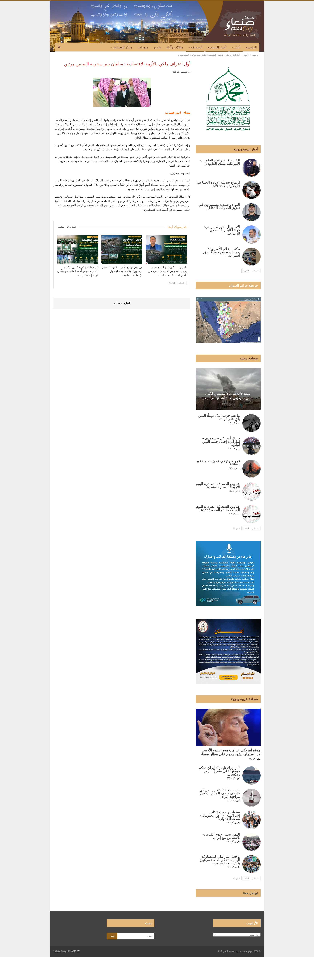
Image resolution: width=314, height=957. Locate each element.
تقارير (157, 47)
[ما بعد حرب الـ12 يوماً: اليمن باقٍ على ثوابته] (251, 423)
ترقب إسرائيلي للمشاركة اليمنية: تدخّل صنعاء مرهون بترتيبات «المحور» (220, 860)
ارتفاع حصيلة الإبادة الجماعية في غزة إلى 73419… (218, 184)
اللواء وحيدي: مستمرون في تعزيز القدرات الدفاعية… (219, 206)
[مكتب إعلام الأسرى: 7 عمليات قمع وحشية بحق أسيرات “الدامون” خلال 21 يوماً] (251, 257)
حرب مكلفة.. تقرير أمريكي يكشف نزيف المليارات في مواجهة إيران (220, 793)
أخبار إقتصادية (217, 47)
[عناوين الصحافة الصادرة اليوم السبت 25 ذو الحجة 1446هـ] (251, 514)
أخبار (237, 47)
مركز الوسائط (122, 47)
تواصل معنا (250, 893)
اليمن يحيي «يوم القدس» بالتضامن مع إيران (221, 836)
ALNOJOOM (74, 951)
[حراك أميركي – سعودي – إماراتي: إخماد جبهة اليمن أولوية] (251, 446)
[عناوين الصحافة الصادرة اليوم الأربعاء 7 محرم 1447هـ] (251, 491)
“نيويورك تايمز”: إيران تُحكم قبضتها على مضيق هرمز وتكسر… (219, 771)
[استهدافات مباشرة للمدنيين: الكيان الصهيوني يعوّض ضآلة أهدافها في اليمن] (228, 389)
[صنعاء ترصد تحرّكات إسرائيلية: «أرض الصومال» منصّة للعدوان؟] (251, 820)
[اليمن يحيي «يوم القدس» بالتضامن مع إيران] (251, 842)
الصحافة (196, 47)
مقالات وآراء (174, 47)
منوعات (143, 47)
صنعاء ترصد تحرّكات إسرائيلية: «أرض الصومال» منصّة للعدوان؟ (220, 816)
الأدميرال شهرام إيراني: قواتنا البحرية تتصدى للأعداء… (222, 230)
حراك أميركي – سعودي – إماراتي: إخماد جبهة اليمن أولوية (221, 442)
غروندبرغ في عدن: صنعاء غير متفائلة (218, 462)
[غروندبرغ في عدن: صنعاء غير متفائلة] (251, 469)
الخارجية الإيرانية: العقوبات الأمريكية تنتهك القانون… (220, 162)
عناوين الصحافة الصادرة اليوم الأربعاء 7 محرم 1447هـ (218, 485)
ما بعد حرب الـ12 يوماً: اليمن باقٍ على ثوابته (219, 417)
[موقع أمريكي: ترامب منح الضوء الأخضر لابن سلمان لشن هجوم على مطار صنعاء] (228, 727)
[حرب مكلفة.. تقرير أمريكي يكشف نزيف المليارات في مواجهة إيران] (251, 798)
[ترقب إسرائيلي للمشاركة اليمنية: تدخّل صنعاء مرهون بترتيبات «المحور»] (251, 864)
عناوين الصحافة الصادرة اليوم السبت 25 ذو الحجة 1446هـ (218, 508)
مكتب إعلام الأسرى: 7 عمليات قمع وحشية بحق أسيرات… (221, 252)
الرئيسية (251, 47)
